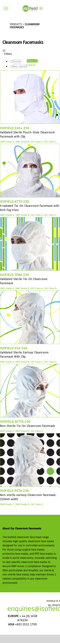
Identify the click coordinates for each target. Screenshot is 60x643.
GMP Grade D (22, 431)
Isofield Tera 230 (14, 275)
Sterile (17, 61)
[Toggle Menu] (6, 8)
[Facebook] (11, 602)
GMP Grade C (7, 431)
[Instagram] (17, 602)
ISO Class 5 (50, 141)
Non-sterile (19, 66)
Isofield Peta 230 (14, 491)
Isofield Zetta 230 (15, 421)
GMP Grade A (7, 141)
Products (16, 24)
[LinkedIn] (33, 602)
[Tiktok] (27, 602)
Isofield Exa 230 (13, 348)
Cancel (31, 65)
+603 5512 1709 (26, 624)
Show (32, 60)
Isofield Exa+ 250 (14, 128)
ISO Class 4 (37, 141)
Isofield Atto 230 (14, 201)
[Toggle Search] (49, 8)
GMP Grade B (22, 141)
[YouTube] (22, 602)
